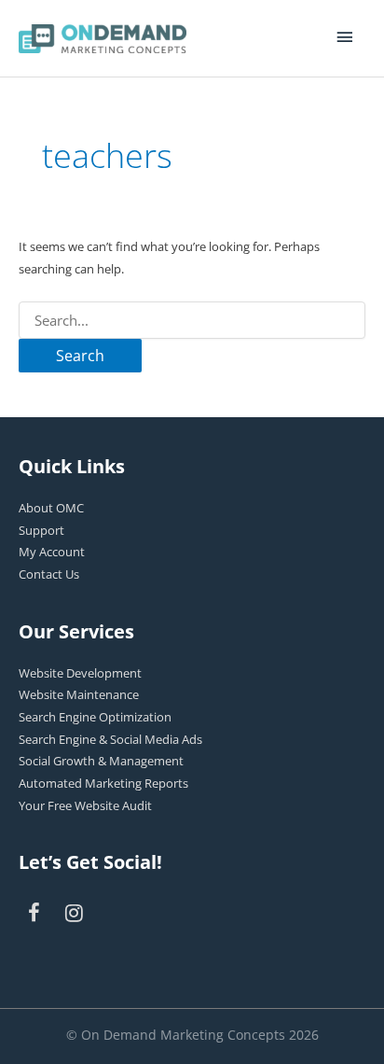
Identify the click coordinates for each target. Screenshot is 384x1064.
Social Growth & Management (101, 760)
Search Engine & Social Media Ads (110, 739)
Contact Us (49, 574)
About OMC (51, 507)
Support (41, 530)
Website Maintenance (79, 694)
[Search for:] (192, 320)
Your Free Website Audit (85, 805)
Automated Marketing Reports (103, 783)
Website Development (80, 673)
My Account (52, 551)
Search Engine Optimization (95, 716)
